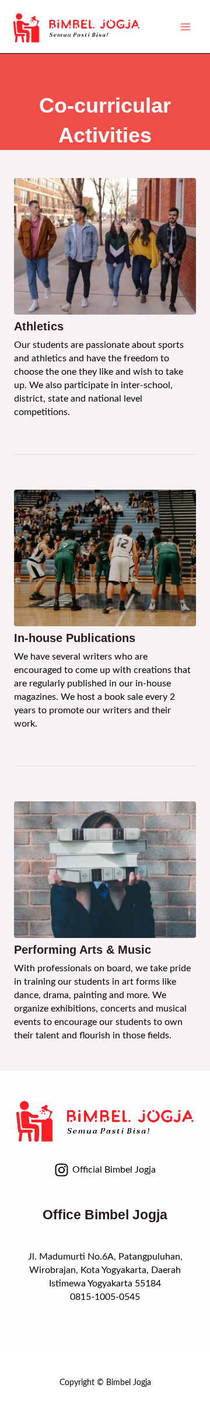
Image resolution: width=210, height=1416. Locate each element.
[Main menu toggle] (185, 26)
